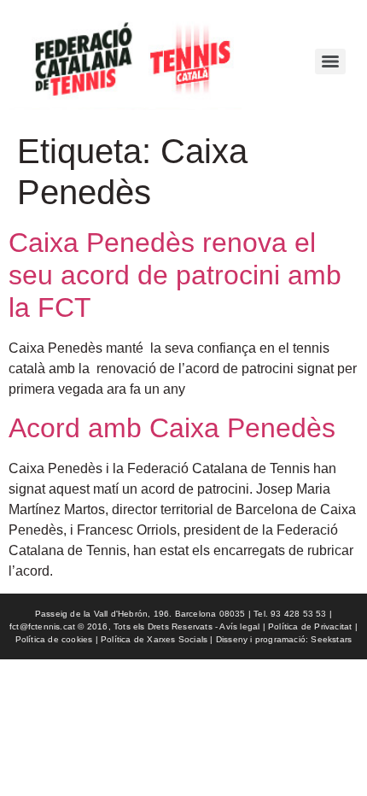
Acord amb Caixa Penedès (172, 428)
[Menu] (330, 61)
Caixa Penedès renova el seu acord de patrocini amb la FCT (175, 275)
